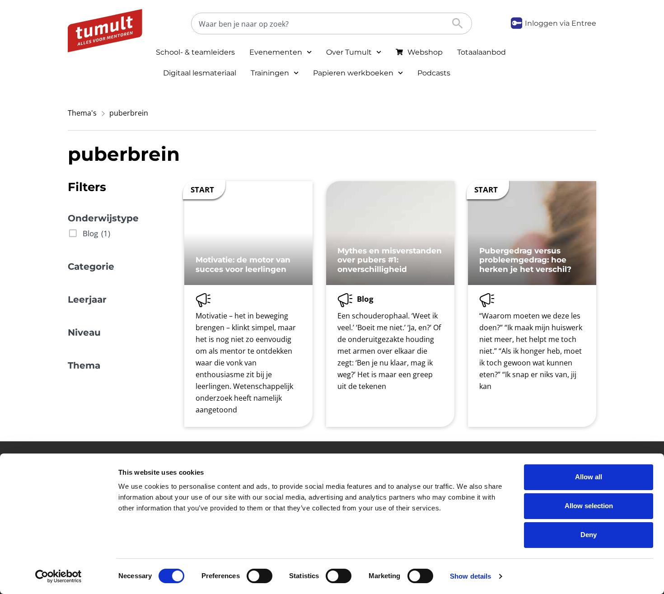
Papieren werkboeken (353, 73)
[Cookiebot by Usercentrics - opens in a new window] (58, 576)
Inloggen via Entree (560, 23)
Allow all (588, 477)
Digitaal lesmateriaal (199, 73)
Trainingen (270, 73)
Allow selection (589, 506)
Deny (588, 534)
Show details (470, 576)
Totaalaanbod (481, 52)
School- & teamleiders (195, 52)
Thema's (82, 113)
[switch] (259, 576)
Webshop (425, 52)
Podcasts (433, 73)
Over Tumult (349, 52)
